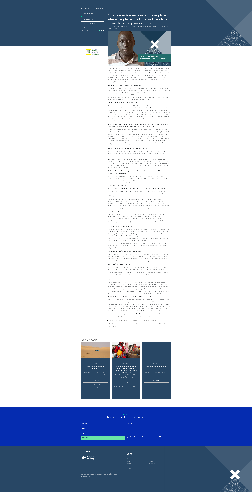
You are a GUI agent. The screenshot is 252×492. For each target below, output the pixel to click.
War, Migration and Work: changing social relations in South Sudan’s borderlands (133, 320)
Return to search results (87, 13)
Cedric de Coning (119, 370)
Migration (85, 27)
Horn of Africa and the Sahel (89, 23)
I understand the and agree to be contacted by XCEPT (144, 436)
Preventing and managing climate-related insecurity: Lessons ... (126, 367)
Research (129, 459)
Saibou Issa (128, 372)
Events (129, 463)
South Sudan (95, 384)
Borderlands (96, 27)
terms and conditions (140, 436)
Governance (90, 27)
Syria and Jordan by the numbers (156, 366)
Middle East (152, 384)
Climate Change (127, 386)
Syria (148, 384)
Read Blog (95, 380)
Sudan (90, 384)
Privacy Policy (152, 463)
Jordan (157, 384)
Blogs (128, 461)
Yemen (86, 384)
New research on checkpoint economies (96, 367)
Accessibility (152, 459)
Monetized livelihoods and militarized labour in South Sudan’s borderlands (131, 317)
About (128, 466)
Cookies (151, 461)
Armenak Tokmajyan (156, 369)
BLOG (86, 8)
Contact (129, 468)
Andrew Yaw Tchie (128, 370)
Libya (105, 384)
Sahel (115, 386)
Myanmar (101, 384)
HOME (82, 8)
